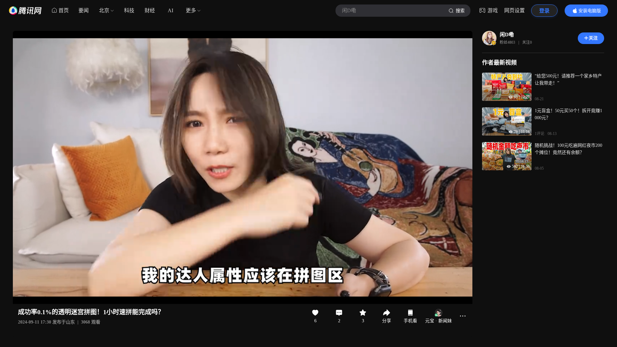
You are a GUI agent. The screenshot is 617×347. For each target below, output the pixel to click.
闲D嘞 (507, 34)
